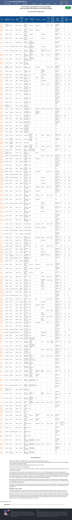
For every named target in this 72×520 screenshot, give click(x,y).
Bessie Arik (2, 42)
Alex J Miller (2, 332)
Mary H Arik (2, 46)
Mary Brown (2, 77)
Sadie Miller (2, 329)
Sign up (66, 1)
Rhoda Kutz (2, 233)
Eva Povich (2, 359)
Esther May (2, 345)
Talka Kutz (2, 227)
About (55, 3)
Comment (68, 8)
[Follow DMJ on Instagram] (66, 4)
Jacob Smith (2, 393)
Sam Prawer (2, 402)
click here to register (31, 514)
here (16, 516)
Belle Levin (2, 240)
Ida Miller (2, 325)
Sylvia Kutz (2, 230)
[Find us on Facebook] (61, 4)
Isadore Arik (2, 50)
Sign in (62, 1)
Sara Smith (2, 398)
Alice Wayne (2, 375)
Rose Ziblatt (2, 439)
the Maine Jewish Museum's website (42, 515)
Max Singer (2, 264)
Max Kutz (2, 223)
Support (48, 3)
